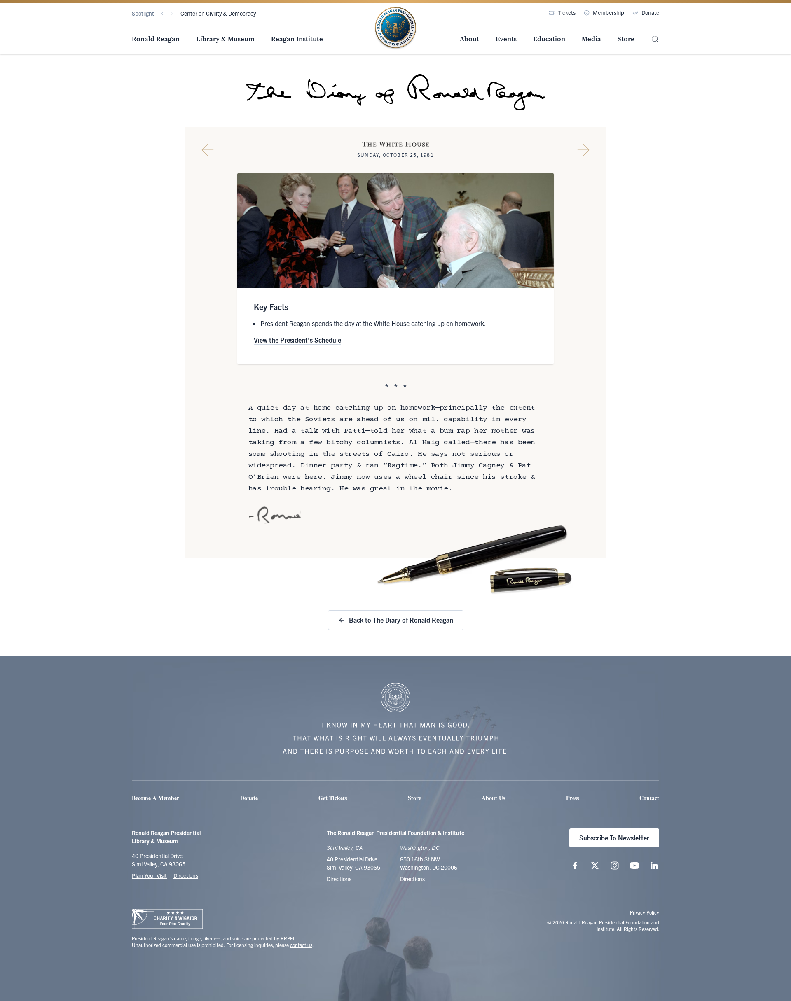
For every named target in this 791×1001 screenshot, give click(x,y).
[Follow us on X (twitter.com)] (595, 865)
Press (572, 797)
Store (626, 39)
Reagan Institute (297, 39)
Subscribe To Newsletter (614, 837)
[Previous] (162, 14)
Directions (185, 875)
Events (506, 39)
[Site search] (655, 39)
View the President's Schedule (297, 340)
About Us (493, 797)
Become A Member (155, 797)
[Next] (172, 14)
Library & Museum (225, 39)
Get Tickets (332, 797)
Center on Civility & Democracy (218, 13)
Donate (650, 12)
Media (591, 39)
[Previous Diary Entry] (208, 150)
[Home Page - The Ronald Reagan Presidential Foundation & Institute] (395, 28)
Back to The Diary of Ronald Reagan (401, 620)
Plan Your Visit (149, 875)
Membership (608, 12)
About (469, 39)
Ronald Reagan (156, 39)
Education (549, 39)
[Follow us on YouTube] (634, 865)
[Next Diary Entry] (583, 150)
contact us (301, 945)
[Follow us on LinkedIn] (654, 865)
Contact (649, 797)
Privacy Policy (644, 912)
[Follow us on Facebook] (575, 865)
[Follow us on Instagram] (615, 865)
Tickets (567, 12)
